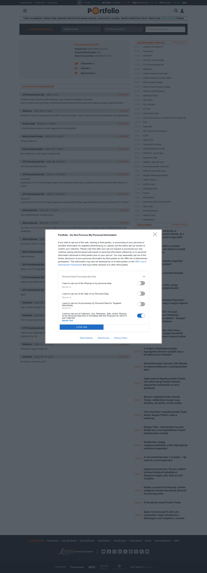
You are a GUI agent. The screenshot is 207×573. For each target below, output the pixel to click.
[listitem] (103, 276)
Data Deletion (86, 338)
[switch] (141, 283)
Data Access (103, 338)
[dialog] (103, 286)
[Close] (156, 235)
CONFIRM (81, 327)
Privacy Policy (120, 338)
